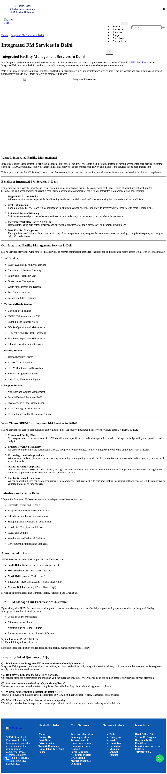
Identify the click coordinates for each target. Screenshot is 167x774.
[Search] (163, 27)
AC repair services (81, 754)
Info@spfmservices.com (148, 746)
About (42, 734)
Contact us (119, 41)
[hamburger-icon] (124, 23)
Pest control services (82, 734)
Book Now (44, 740)
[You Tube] (164, 9)
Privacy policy (46, 743)
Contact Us (44, 737)
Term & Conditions (49, 746)
